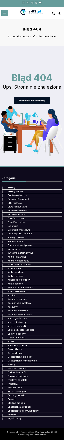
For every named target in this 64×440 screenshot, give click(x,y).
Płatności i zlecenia (17, 368)
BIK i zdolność (15, 203)
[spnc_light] (60, 14)
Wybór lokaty (14, 418)
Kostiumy (13, 306)
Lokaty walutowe (16, 337)
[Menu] (4, 13)
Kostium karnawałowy (19, 303)
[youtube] (40, 2)
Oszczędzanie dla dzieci (20, 356)
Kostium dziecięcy (17, 299)
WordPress (39, 432)
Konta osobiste (15, 283)
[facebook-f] (23, 2)
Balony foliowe (15, 191)
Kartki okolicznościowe (19, 264)
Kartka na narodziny (18, 260)
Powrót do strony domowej (32, 100)
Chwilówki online (16, 222)
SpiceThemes (40, 435)
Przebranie (13, 383)
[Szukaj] (53, 13)
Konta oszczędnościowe (20, 287)
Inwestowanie (15, 249)
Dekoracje (13, 226)
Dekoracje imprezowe (19, 229)
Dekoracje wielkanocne (20, 233)
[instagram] (36, 2)
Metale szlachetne (17, 345)
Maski (11, 341)
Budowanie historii (17, 210)
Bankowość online (17, 195)
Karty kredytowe (16, 272)
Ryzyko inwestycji (17, 391)
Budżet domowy (16, 214)
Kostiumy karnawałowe (20, 314)
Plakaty (11, 364)
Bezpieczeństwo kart (18, 199)
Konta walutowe (16, 291)
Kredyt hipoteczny (17, 322)
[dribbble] (32, 2)
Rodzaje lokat (15, 387)
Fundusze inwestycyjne (20, 245)
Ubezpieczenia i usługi (19, 406)
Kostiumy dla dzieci (18, 310)
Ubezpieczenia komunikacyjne (23, 410)
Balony (11, 187)
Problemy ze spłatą (17, 380)
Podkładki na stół (17, 372)
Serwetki (12, 399)
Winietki (12, 414)
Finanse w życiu (16, 241)
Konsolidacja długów (19, 279)
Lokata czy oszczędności (21, 329)
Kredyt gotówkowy (17, 318)
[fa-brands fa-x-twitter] (28, 2)
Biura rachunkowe (17, 206)
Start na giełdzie (16, 403)
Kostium (12, 295)
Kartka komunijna (17, 256)
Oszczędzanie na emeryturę (22, 360)
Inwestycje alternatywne (20, 252)
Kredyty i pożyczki (17, 326)
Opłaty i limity (15, 349)
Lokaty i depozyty (17, 333)
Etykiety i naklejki (16, 237)
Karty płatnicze (15, 276)
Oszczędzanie (15, 353)
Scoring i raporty (16, 395)
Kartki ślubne (14, 268)
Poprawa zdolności (18, 376)
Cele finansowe (16, 218)
